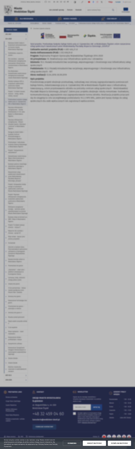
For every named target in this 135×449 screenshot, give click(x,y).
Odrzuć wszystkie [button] (94, 443)
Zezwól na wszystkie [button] (119, 443)
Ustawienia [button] (72, 443)
